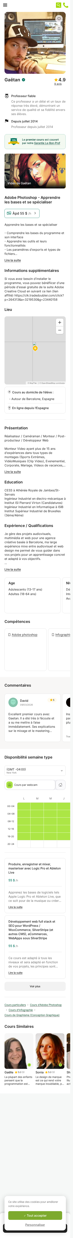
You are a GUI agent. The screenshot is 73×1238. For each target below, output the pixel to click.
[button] (59, 19)
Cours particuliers (15, 1004)
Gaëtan (12, 80)
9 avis (58, 83)
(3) (23, 1072)
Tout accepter (36, 1215)
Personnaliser (35, 1225)
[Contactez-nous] (65, 5)
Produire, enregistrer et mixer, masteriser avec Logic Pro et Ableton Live (34, 868)
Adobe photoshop (24, 635)
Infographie (63, 635)
